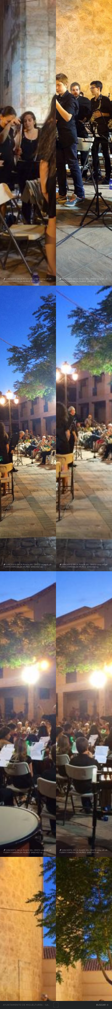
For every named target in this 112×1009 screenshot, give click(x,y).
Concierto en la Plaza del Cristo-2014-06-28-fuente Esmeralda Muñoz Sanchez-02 (84, 280)
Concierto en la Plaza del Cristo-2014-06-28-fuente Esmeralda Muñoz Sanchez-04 (84, 566)
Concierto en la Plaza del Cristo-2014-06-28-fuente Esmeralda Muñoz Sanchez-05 (28, 851)
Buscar (101, 1005)
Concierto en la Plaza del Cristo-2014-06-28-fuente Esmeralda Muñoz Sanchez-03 (28, 566)
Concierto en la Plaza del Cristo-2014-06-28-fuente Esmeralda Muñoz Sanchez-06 (84, 851)
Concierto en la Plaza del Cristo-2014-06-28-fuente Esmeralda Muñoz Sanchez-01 (28, 280)
